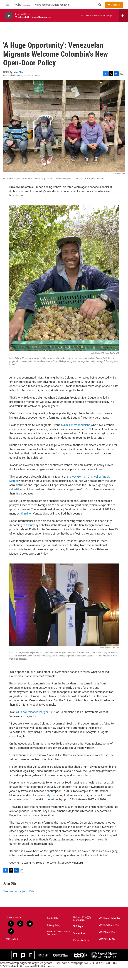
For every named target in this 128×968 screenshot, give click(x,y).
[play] (8, 16)
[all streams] (123, 15)
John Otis (18, 72)
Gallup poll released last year (31, 712)
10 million (26, 513)
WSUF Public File (107, 932)
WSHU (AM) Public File (110, 918)
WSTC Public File (107, 939)
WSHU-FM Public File (109, 925)
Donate (115, 4)
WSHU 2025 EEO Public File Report (58, 932)
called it (14, 489)
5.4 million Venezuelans (76, 425)
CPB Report (78, 926)
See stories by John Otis (18, 891)
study (31, 525)
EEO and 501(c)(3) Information (82, 918)
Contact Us (52, 918)
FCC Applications (81, 940)
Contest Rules (80, 933)
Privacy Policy (54, 925)
